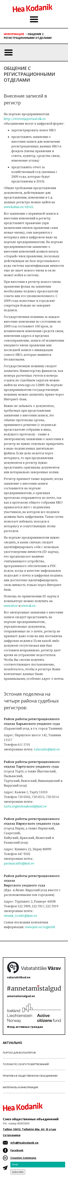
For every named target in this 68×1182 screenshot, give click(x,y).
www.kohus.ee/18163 (18, 207)
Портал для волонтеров (19, 1052)
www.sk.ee (28, 606)
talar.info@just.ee (47, 749)
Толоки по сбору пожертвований (26, 1064)
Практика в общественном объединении (30, 1075)
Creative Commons (23, 1158)
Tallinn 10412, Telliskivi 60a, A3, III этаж (29, 1129)
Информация (14, 34)
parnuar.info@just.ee (19, 863)
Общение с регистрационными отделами (28, 36)
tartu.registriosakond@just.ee (25, 806)
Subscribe (18, 1172)
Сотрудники (11, 1135)
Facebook (16, 1150)
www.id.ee (11, 606)
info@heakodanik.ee (24, 1142)
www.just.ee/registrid (40, 927)
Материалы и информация (20, 1087)
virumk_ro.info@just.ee (20, 916)
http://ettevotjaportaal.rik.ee (25, 119)
